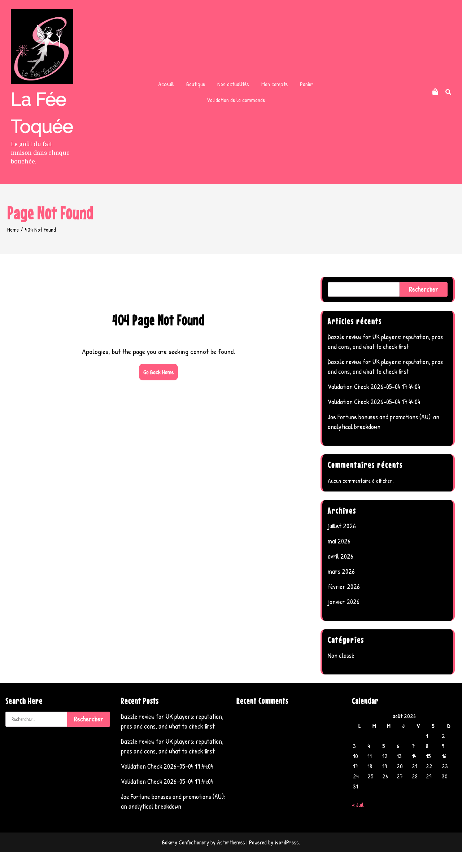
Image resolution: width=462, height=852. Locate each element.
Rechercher (423, 289)
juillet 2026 (342, 525)
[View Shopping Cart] (435, 92)
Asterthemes (231, 842)
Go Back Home (158, 372)
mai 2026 (339, 541)
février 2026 (344, 586)
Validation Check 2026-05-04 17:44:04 (374, 386)
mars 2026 (341, 571)
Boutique (195, 84)
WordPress (287, 842)
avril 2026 (340, 556)
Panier (307, 84)
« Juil (358, 805)
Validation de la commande (236, 100)
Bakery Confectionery (185, 842)
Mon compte (274, 84)
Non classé (341, 655)
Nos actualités (233, 84)
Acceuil (166, 84)
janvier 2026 (343, 601)
